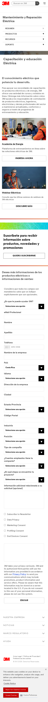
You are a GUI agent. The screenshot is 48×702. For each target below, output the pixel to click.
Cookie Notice (10, 684)
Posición (8, 437)
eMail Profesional (12, 312)
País (6, 363)
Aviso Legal (17, 656)
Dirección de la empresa (16, 385)
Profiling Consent (15, 531)
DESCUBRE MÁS (24, 206)
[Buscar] (37, 3)
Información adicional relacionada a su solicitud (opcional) (23, 487)
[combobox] (7, 347)
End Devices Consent (17, 536)
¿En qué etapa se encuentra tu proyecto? (19, 473)
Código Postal (11, 416)
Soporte (9, 45)
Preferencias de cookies (22, 658)
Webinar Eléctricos (11, 193)
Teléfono (8, 343)
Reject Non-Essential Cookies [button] (15, 690)
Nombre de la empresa (15, 353)
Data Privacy (13, 520)
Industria (8, 426)
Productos (11, 34)
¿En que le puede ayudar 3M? (18, 301)
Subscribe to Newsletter (19, 514)
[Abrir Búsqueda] (44, 3)
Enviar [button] (24, 600)
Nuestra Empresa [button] (14, 617)
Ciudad (7, 395)
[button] (28, 695)
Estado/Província (12, 405)
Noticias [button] (8, 625)
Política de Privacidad (31, 656)
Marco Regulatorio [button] (15, 634)
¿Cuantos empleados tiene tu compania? (18, 459)
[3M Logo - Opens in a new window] (5, 3)
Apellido (8, 333)
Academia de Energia (12, 144)
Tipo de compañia (13, 447)
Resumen (9, 29)
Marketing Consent (16, 525)
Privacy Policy (19, 574)
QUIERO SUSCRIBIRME (24, 256)
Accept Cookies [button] (11, 695)
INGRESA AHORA (24, 158)
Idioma (7, 374)
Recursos (10, 39)
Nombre (8, 323)
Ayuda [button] (7, 641)
